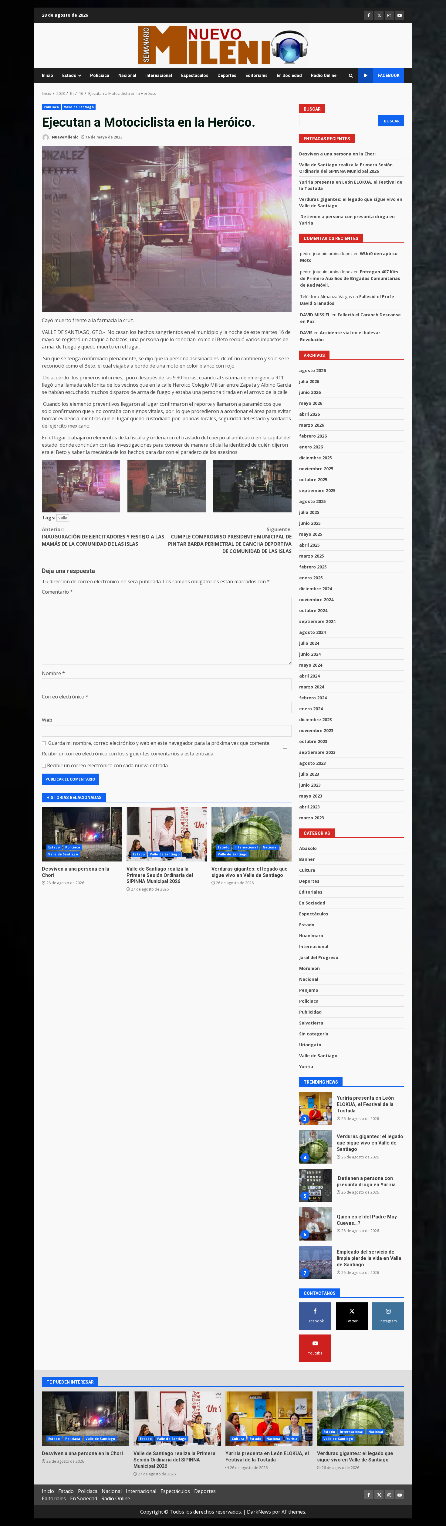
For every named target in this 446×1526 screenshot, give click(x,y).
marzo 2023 (311, 818)
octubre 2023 (313, 741)
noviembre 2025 (316, 468)
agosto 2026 (312, 370)
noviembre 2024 (316, 599)
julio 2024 (309, 643)
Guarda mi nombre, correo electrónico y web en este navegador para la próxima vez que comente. (159, 743)
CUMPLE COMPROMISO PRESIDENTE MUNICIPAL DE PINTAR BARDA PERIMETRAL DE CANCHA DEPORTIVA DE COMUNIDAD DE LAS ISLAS (230, 540)
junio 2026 (310, 392)
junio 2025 (310, 523)
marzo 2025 (311, 556)
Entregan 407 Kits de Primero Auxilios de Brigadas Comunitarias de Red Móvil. (350, 278)
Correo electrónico (65, 696)
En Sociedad (289, 75)
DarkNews (259, 1511)
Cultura (307, 870)
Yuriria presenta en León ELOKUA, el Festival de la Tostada (269, 1418)
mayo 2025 (310, 534)
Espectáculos (194, 75)
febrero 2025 (313, 567)
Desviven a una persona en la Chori (82, 834)
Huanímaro (311, 935)
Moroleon (309, 968)
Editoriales (256, 75)
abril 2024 (309, 676)
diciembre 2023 (315, 719)
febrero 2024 (313, 698)
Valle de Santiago (79, 107)
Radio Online (323, 75)
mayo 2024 (310, 665)
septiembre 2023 (317, 752)
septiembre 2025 (317, 490)
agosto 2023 (312, 763)
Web (47, 720)
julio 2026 (309, 381)
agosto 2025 (312, 501)
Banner (307, 859)
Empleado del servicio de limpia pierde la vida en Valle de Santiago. (315, 1224)
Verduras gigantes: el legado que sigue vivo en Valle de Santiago (251, 834)
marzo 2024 (311, 687)
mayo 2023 (310, 796)
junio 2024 (310, 654)
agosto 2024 (312, 632)
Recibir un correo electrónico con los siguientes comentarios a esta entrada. (128, 753)
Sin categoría (313, 1034)
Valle (62, 518)
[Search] (351, 76)
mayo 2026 (310, 403)
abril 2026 (309, 414)
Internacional (158, 75)
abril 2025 (309, 545)
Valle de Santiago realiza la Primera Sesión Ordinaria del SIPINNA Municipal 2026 (167, 834)
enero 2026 (311, 447)
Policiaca (99, 75)
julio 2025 (309, 512)
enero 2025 (311, 578)
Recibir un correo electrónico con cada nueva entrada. (108, 765)
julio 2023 (309, 774)
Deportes (227, 75)
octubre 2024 (313, 610)
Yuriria (306, 1066)
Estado (69, 75)
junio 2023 (310, 785)
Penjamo (308, 990)
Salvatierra (311, 1023)
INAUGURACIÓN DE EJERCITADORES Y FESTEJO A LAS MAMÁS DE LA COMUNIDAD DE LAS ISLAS (103, 536)
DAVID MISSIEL (315, 315)
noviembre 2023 (316, 730)
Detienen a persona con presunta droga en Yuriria (315, 1147)
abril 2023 (309, 807)
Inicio (47, 75)
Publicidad (310, 1012)
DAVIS (306, 332)
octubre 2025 (313, 479)
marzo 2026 (311, 425)
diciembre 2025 (315, 458)
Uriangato (310, 1045)
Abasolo (308, 848)
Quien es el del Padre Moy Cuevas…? (315, 1185)
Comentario (57, 591)
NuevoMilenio (65, 137)
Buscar (312, 109)
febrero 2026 (313, 436)
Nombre (53, 673)
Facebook (389, 75)
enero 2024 (311, 708)
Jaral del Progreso (318, 957)
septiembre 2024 (317, 621)
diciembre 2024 (315, 588)
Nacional (127, 75)
